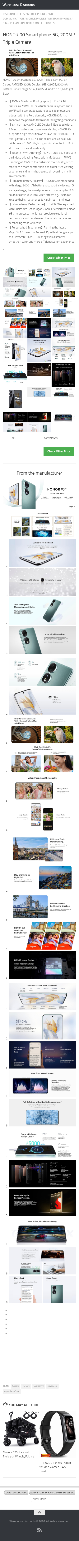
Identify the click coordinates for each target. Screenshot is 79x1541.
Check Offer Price (58, 257)
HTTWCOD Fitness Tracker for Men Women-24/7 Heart (55, 1467)
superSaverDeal (11, 1391)
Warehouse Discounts (18, 4)
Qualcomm (39, 1386)
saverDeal (52, 1386)
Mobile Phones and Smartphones (48, 18)
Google (15, 1386)
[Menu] (74, 5)
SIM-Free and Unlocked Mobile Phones (29, 23)
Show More (39, 1499)
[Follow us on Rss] (39, 1530)
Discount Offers (14, 14)
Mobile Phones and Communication (52, 1492)
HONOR (26, 1386)
